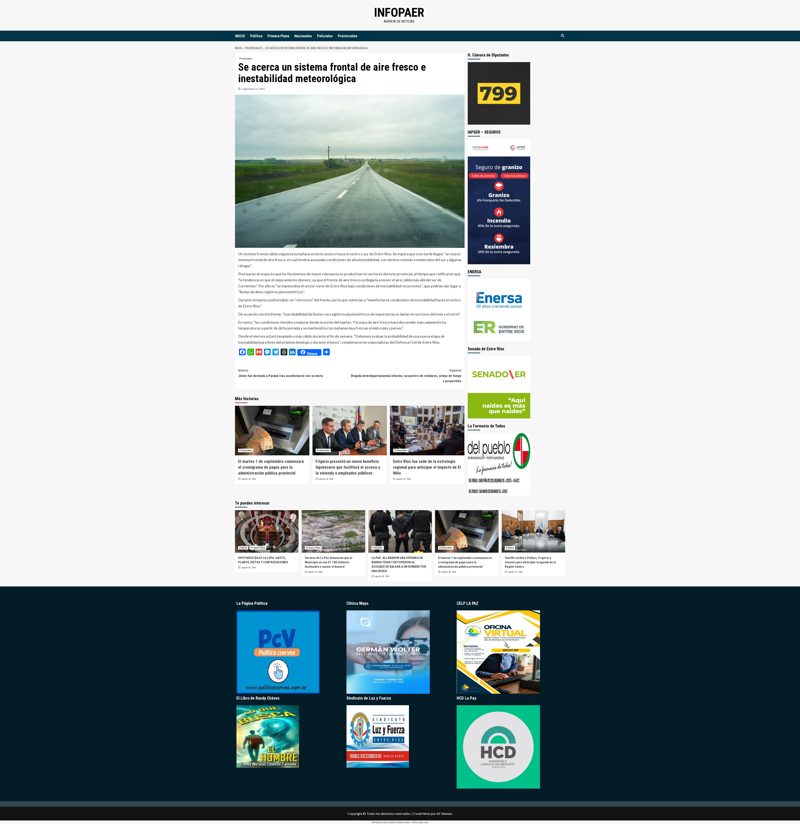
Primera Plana (278, 36)
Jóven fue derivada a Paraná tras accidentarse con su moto (280, 373)
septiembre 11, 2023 (253, 88)
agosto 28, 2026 (248, 479)
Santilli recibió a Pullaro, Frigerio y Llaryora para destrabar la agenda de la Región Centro (530, 562)
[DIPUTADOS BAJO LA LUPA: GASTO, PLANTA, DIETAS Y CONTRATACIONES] (267, 531)
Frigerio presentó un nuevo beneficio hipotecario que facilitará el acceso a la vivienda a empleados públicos (348, 467)
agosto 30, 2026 (248, 567)
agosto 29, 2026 (315, 572)
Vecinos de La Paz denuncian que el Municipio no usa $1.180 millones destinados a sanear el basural (328, 562)
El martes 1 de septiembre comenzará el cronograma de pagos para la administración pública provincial (271, 467)
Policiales (325, 36)
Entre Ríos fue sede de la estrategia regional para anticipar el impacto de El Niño (427, 467)
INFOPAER (399, 12)
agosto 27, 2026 (515, 572)
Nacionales (303, 36)
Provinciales (348, 36)
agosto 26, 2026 (326, 479)
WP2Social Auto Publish (384, 822)
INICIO (240, 36)
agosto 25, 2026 (403, 479)
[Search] (562, 35)
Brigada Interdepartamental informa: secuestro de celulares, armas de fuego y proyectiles (406, 375)
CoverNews (421, 813)
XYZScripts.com (419, 822)
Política (256, 36)
